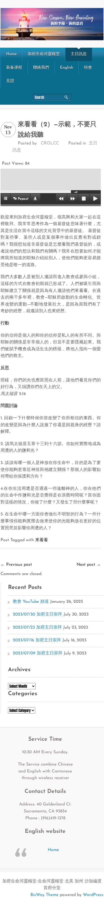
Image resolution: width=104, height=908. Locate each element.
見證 (10, 81)
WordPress (93, 895)
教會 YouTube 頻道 (31, 602)
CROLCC (50, 143)
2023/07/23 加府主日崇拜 (37, 627)
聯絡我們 (41, 68)
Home (11, 54)
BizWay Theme (44, 895)
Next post (89, 565)
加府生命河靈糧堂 (44, 54)
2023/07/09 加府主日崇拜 (37, 653)
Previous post (16, 565)
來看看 (41, 540)
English (66, 68)
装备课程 (14, 68)
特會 (88, 68)
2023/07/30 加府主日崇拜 (37, 614)
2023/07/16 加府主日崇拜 (37, 640)
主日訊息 (79, 54)
